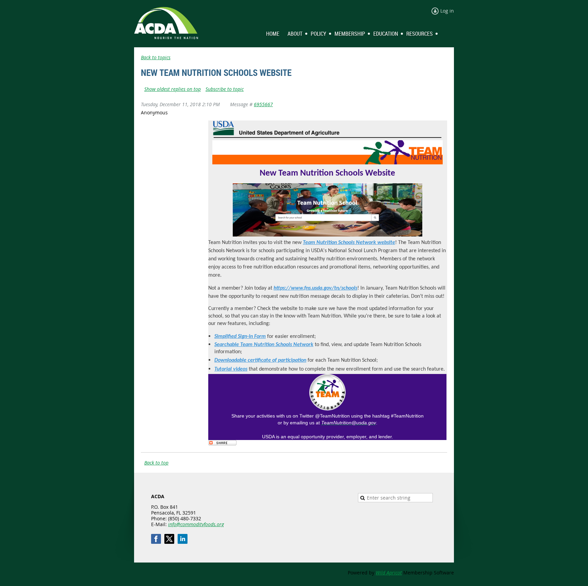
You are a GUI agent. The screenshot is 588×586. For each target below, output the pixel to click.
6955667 (263, 104)
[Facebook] (156, 539)
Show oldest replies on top (172, 89)
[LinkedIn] (182, 539)
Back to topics (155, 57)
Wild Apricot (389, 572)
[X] (169, 539)
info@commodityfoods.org (196, 524)
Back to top (156, 462)
